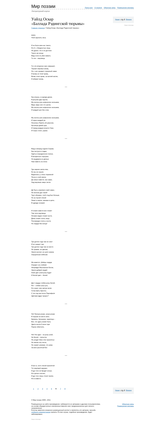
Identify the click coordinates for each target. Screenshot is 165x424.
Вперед (129, 19)
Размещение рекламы (125, 8)
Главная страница (38, 28)
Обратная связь (110, 8)
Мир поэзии (43, 6)
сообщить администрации (41, 412)
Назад (117, 19)
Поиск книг (89, 8)
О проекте (98, 8)
